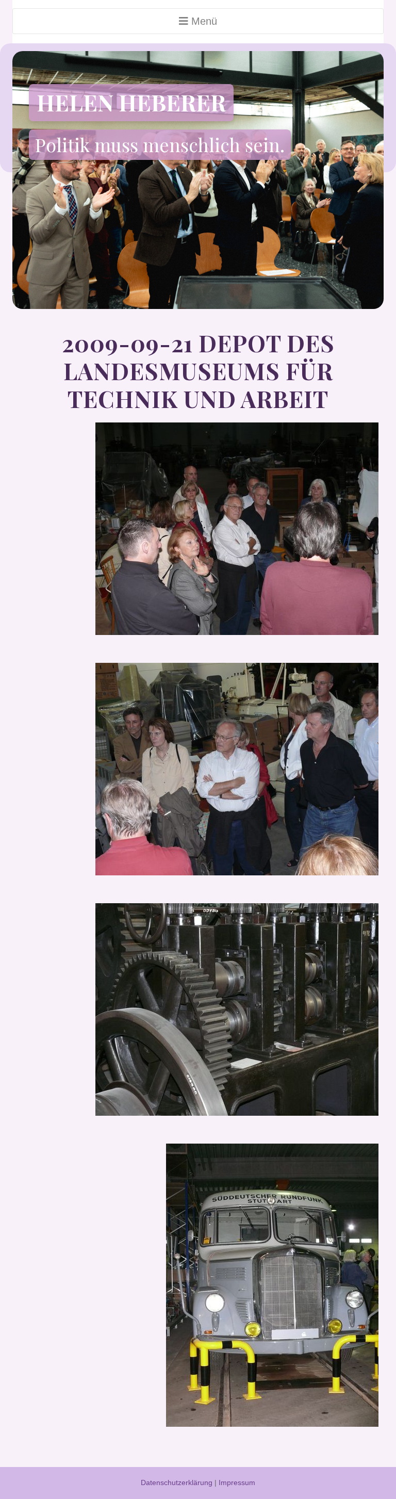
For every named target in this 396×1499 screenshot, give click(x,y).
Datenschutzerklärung (176, 1482)
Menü (202, 21)
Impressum (237, 1482)
